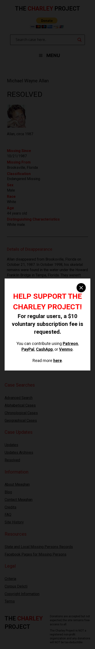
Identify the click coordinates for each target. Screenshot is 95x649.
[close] (81, 287)
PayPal (27, 349)
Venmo (66, 349)
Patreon (70, 343)
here (57, 360)
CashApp (44, 349)
